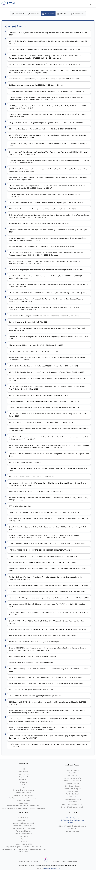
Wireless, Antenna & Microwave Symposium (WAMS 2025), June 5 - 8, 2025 (36, 345)
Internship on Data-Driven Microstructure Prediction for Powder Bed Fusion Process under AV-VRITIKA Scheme (48, 585)
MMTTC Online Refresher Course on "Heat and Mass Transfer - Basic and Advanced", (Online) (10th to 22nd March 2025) (47, 379)
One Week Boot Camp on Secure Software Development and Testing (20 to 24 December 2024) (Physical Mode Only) (49, 455)
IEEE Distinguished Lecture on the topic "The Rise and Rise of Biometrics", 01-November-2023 (42, 635)
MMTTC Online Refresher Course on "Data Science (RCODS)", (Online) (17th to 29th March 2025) (43, 366)
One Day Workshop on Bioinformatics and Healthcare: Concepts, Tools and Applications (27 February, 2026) (47, 91)
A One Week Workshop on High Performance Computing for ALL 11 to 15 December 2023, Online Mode (45, 677)
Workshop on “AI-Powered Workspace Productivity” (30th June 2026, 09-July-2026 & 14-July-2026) (44, 64)
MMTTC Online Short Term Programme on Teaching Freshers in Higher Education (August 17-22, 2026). (45, 49)
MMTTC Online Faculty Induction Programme (25, 462)
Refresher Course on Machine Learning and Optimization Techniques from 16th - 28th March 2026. (44, 79)
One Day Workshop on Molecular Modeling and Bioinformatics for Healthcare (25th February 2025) (44, 407)
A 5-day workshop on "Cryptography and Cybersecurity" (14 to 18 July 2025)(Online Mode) (41, 246)
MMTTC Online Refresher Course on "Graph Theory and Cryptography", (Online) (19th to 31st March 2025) (47, 372)
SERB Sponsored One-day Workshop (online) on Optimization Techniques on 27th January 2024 (43, 556)
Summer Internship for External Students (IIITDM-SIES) (28, 322)
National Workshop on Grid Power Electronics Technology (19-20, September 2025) (39, 223)
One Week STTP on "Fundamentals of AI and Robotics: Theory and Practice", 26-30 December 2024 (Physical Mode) (48, 469)
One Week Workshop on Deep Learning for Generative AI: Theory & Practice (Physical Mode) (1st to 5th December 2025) (45, 195)
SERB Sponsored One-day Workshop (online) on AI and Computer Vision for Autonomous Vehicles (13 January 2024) (48, 570)
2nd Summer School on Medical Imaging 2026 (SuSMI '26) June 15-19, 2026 (36, 85)
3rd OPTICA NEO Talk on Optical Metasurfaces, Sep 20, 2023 (31, 690)
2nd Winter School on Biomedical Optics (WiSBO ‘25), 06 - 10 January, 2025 (36, 491)
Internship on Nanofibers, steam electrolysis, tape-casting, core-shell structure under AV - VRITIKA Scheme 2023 (49, 598)
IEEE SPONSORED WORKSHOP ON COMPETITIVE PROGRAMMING (32, 656)
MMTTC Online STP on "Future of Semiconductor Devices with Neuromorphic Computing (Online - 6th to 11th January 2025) (48, 415)
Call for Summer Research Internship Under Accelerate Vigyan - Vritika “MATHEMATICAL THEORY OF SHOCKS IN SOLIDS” (48, 614)
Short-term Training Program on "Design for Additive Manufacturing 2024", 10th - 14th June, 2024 (44, 512)
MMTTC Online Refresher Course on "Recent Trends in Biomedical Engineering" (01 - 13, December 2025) (46, 203)
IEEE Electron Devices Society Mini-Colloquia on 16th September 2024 (34, 477)
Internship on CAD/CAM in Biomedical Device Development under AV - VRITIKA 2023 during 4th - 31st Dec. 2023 (47, 605)
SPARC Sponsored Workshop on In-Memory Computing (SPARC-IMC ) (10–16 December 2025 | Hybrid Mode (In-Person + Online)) (47, 115)
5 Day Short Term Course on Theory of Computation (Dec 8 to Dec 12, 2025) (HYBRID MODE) (42, 129)
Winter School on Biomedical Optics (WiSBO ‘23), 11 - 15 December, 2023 (35, 642)
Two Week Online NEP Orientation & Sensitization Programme (31, 663)
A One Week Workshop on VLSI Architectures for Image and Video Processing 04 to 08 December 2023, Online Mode (48, 670)
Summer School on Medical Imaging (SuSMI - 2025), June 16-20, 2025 (34, 351)
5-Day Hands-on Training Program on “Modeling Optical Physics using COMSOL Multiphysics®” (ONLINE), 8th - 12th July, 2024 (48, 520)
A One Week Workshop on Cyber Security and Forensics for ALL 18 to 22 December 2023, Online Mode (45, 683)
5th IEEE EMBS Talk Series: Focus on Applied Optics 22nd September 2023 (35, 696)
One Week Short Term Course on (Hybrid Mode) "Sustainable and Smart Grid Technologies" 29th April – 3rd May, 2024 (47, 528)
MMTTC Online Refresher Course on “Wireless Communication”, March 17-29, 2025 (38, 395)
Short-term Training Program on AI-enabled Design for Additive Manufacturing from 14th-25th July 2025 (46, 270)
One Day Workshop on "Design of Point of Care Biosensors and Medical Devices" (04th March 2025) (45, 401)
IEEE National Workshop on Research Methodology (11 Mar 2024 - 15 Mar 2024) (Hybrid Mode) (43, 562)
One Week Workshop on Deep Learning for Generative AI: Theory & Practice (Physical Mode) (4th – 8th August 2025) (48, 231)
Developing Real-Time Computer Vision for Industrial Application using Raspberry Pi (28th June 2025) (45, 316)
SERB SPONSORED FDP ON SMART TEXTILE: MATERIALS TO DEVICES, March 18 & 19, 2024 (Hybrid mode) (47, 544)
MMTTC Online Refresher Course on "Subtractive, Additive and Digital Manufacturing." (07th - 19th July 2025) (48, 293)
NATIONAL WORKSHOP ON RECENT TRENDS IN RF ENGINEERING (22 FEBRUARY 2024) (40, 550)
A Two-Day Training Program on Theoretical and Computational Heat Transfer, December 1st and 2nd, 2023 (47, 629)
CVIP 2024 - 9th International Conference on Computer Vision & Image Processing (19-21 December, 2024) (47, 592)
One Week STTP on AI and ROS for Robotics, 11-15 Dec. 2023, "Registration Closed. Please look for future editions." (46, 622)
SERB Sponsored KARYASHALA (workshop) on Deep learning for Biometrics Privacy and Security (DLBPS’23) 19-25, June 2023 (48, 703)
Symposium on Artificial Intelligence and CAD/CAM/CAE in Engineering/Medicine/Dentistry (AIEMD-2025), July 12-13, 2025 (48, 338)
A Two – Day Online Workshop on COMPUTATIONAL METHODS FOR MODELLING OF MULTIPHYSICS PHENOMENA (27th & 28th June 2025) (44, 308)
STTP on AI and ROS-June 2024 (20, 506)
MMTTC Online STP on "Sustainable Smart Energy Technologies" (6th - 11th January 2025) (41, 422)
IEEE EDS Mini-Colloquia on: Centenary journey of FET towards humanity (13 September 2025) (42, 209)
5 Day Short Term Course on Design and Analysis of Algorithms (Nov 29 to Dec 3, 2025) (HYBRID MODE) (46, 123)
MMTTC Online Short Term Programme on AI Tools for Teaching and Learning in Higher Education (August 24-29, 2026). (48, 42)
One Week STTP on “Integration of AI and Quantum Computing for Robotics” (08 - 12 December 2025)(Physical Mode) (48, 145)
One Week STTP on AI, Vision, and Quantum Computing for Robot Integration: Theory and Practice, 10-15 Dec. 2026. (48, 34)
